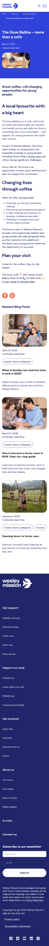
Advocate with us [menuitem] (11, 747)
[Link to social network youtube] (24, 938)
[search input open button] (39, 6)
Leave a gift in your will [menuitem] (13, 687)
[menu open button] (44, 6)
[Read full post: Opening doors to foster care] (24, 496)
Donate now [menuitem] (8, 678)
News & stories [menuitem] (10, 798)
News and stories (29, 14)
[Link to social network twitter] (18, 938)
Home (4, 14)
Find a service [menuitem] (9, 654)
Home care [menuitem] (8, 645)
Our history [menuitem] (8, 780)
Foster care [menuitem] (8, 636)
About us (14, 14)
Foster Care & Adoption (17, 361)
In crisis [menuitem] (7, 820)
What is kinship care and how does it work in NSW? (24, 371)
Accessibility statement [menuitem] (18, 926)
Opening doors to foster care (20, 536)
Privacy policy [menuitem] (12, 919)
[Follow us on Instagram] (12, 295)
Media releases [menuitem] (10, 807)
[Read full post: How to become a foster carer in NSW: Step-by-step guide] (24, 413)
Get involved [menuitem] (11, 718)
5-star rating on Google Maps (18, 281)
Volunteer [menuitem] (7, 738)
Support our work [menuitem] (14, 667)
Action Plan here (34, 900)
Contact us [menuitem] (10, 834)
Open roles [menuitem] (8, 729)
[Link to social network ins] (38, 938)
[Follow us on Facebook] (5, 295)
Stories (40, 527)
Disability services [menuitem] (11, 618)
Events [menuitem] (6, 756)
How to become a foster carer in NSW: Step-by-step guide (22, 454)
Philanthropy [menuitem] (9, 696)
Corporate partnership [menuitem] (13, 705)
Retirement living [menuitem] (10, 627)
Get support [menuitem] (10, 608)
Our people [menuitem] (8, 789)
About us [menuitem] (8, 769)
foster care (34, 156)
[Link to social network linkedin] (31, 938)
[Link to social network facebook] (11, 938)
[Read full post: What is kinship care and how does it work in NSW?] (24, 330)
